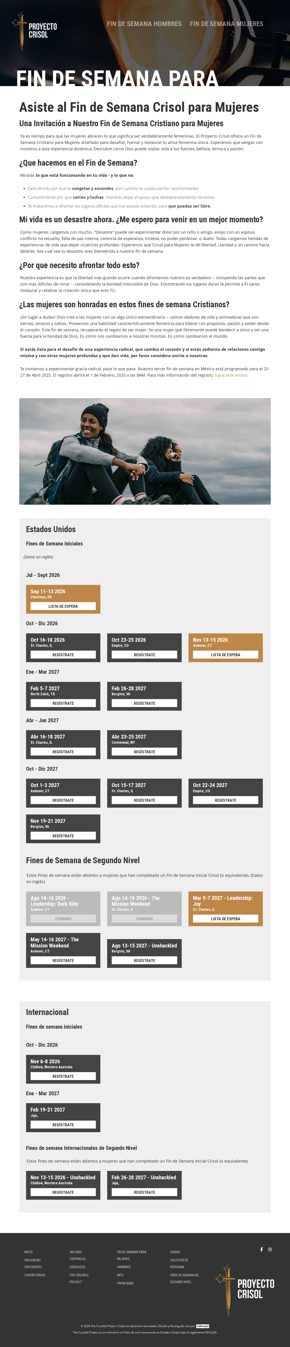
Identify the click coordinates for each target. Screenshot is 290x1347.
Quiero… (176, 1252)
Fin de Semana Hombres (144, 24)
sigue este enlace (231, 375)
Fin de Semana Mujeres (226, 24)
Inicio (28, 1252)
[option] (145, 43)
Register (63, 606)
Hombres (124, 1267)
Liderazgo (77, 1267)
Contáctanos (34, 1275)
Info (120, 1275)
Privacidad (125, 1283)
